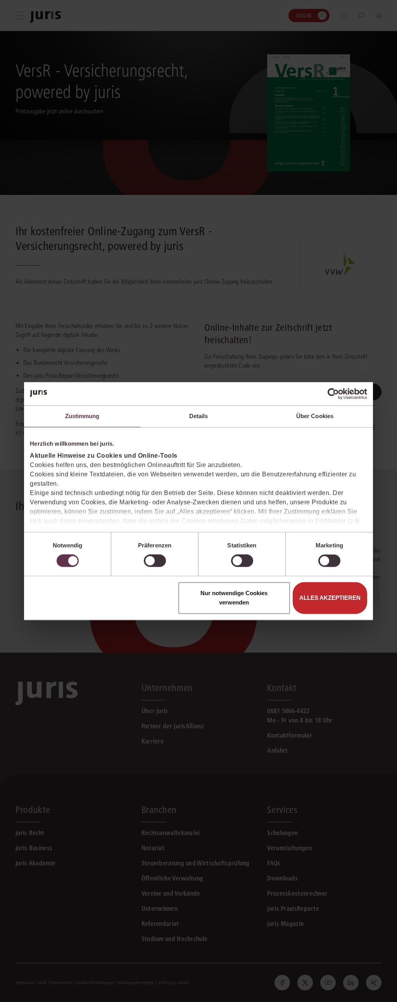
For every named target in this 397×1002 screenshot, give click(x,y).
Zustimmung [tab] (82, 416)
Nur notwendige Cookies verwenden (234, 598)
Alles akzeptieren (330, 597)
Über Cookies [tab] (314, 416)
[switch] (155, 561)
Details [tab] (198, 416)
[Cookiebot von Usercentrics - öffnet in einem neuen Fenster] (333, 393)
